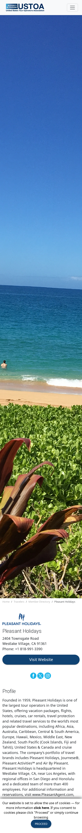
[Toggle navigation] (72, 8)
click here (41, 808)
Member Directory (39, 601)
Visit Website (41, 659)
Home (6, 601)
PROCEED (41, 824)
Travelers (19, 601)
